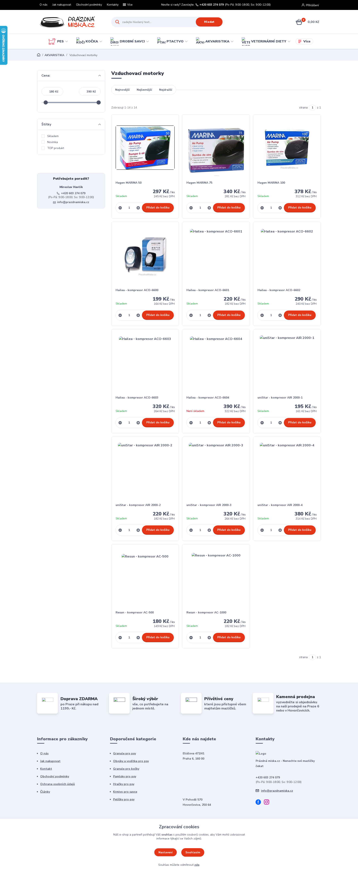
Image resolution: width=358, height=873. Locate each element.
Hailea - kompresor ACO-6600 (137, 290)
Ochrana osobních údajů (57, 784)
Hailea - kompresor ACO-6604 (207, 398)
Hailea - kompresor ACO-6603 (137, 398)
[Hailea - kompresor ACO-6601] (216, 255)
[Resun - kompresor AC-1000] (216, 577)
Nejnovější (122, 90)
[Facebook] (260, 803)
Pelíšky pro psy (123, 799)
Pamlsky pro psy (124, 776)
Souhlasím (192, 852)
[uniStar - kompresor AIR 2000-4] (287, 470)
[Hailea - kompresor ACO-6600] (145, 255)
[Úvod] (70, 22)
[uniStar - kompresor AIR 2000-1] (287, 362)
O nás (43, 5)
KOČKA (92, 41)
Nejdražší (165, 90)
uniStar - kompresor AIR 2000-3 (208, 505)
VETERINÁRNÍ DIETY (268, 41)
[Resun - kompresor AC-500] (145, 577)
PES (60, 41)
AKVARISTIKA (217, 41)
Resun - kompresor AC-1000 (206, 612)
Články (45, 792)
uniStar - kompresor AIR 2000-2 (138, 505)
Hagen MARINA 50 (129, 183)
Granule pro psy (124, 753)
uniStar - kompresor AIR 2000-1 (280, 398)
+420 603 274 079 (212, 5)
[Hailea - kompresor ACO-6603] (145, 362)
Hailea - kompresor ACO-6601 (207, 290)
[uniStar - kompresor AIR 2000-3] (216, 470)
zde (196, 865)
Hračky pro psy (123, 784)
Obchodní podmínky (89, 5)
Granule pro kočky (126, 769)
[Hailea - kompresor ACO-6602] (287, 255)
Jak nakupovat (61, 5)
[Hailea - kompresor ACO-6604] (216, 362)
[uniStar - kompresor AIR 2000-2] (145, 470)
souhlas (166, 835)
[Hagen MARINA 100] (287, 148)
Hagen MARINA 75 (199, 183)
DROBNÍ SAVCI (132, 41)
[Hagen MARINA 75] (216, 148)
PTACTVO (175, 41)
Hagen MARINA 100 (271, 183)
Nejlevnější (144, 90)
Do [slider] (99, 102)
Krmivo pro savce (125, 792)
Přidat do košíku (157, 208)
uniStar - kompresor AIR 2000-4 (280, 505)
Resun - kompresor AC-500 (135, 612)
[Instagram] (268, 803)
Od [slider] (46, 102)
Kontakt (46, 769)
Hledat (209, 22)
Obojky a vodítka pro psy (131, 761)
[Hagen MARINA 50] (145, 148)
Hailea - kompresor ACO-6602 (279, 290)
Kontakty (113, 5)
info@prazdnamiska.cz (73, 202)
